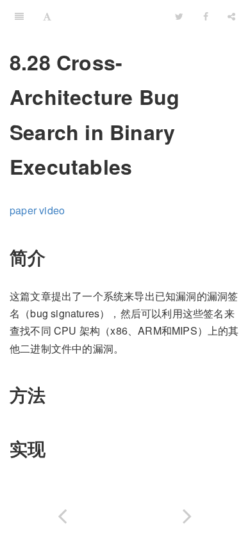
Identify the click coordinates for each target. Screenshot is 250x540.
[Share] (231, 16)
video (52, 210)
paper (23, 210)
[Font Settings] (47, 16)
